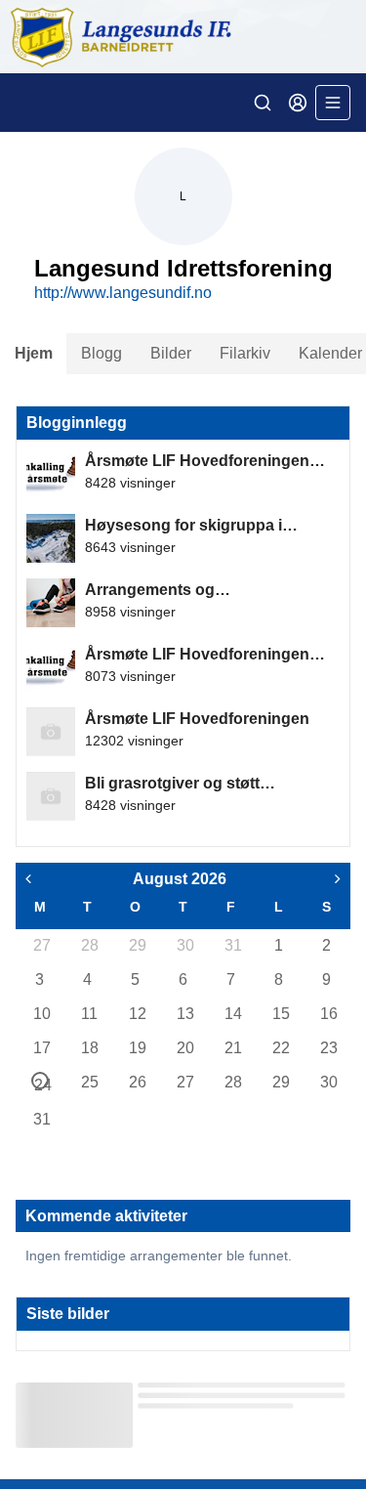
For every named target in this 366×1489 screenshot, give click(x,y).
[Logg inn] (297, 102)
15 (280, 1013)
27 (41, 945)
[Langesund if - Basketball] (183, 36)
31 (232, 945)
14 (232, 1013)
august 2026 (179, 879)
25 (89, 1082)
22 (280, 1048)
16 (328, 1013)
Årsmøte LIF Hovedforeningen (197, 718)
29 (136, 945)
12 (136, 1013)
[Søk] (262, 102)
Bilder (170, 353)
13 (184, 1013)
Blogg (101, 353)
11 (89, 1013)
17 (41, 1048)
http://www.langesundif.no (123, 292)
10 (41, 1013)
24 (41, 1083)
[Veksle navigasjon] (332, 102)
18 (89, 1048)
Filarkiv (245, 353)
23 (328, 1048)
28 (89, 945)
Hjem (34, 353)
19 (136, 1048)
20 (184, 1048)
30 (184, 945)
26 (136, 1082)
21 (232, 1048)
